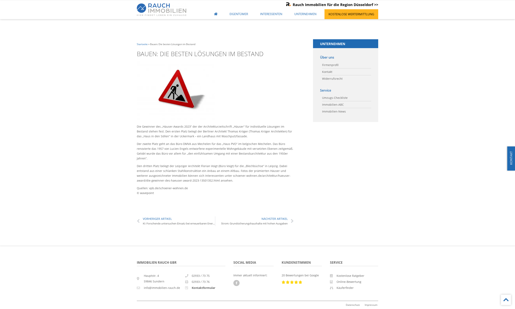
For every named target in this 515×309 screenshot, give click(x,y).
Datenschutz (353, 304)
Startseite (142, 44)
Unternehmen (305, 14)
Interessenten (271, 14)
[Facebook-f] (236, 283)
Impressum (371, 304)
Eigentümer (239, 14)
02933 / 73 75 (201, 276)
